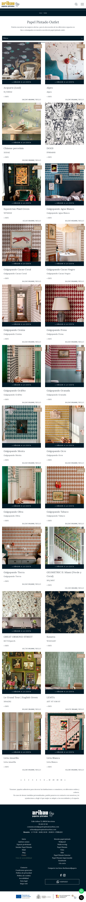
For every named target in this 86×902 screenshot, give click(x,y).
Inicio (40, 13)
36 (61, 780)
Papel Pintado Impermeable (62, 858)
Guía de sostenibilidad (24, 858)
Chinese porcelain (14, 150)
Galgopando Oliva (13, 513)
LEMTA (53, 699)
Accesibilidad (24, 878)
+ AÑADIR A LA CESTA (21, 82)
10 (49, 780)
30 (57, 780)
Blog (23, 853)
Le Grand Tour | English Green (21, 699)
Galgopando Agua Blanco (60, 210)
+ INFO (6, 97)
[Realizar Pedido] (74, 897)
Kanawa (51, 638)
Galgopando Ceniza (14, 332)
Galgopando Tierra (14, 574)
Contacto (23, 868)
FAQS (24, 850)
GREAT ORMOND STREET (18, 638)
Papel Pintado (62, 847)
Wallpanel (62, 842)
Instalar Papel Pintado (24, 847)
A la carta (62, 863)
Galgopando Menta (14, 453)
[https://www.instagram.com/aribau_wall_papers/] (64, 875)
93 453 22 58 (43, 824)
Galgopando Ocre (56, 453)
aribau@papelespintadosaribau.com (43, 830)
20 (53, 780)
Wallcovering (62, 844)
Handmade (62, 861)
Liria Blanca (53, 759)
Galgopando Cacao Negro (61, 271)
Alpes (50, 89)
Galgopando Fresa (57, 332)
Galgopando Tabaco (57, 513)
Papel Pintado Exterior (62, 855)
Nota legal (23, 881)
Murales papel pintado (62, 839)
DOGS (51, 150)
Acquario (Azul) (12, 89)
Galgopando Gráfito (15, 392)
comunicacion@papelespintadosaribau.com (43, 827)
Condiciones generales (24, 870)
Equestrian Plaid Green (16, 210)
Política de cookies (24, 876)
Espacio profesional (24, 844)
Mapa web (24, 884)
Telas (62, 850)
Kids (62, 853)
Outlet (24, 855)
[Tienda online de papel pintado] (10, 4)
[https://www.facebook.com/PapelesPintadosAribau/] (61, 875)
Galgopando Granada (58, 392)
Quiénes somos (23, 842)
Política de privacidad (24, 873)
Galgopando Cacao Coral (17, 271)
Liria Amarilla (11, 759)
